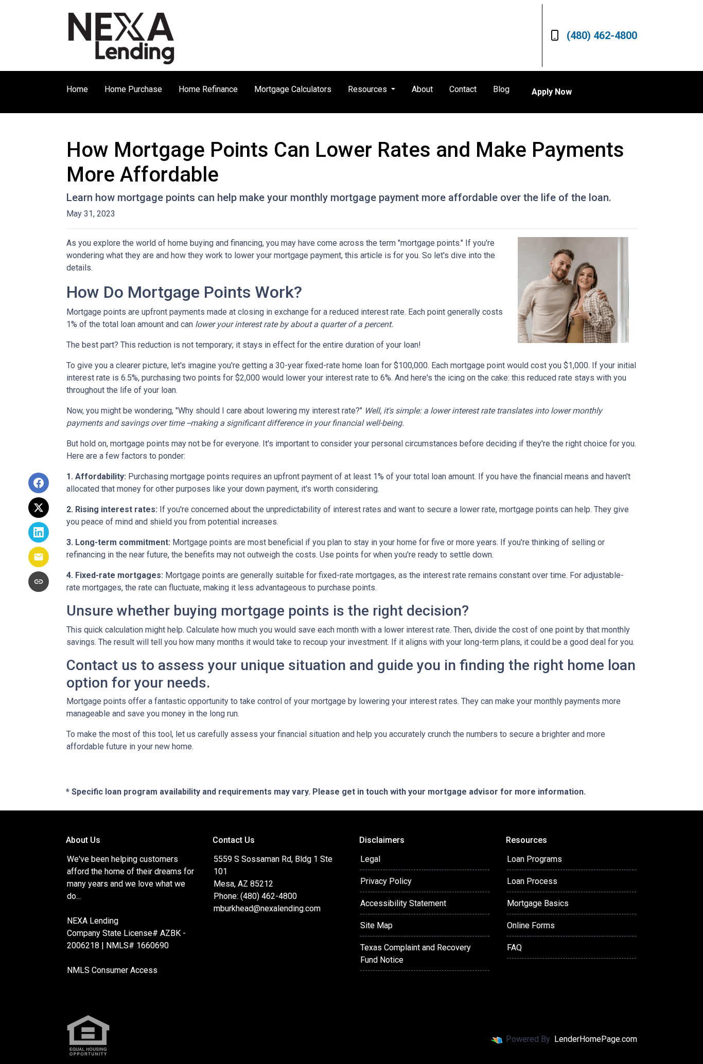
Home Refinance (208, 89)
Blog (501, 89)
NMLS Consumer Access (112, 970)
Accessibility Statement (403, 903)
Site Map (376, 925)
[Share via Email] (38, 557)
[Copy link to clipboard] (38, 581)
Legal (370, 859)
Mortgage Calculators (292, 89)
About (422, 89)
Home (77, 89)
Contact (463, 89)
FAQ (514, 947)
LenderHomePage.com (595, 1039)
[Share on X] (38, 507)
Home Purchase (133, 89)
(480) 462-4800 (602, 35)
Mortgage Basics (538, 903)
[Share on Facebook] (38, 483)
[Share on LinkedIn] (38, 532)
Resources (368, 89)
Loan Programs (534, 859)
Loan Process (532, 881)
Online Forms (531, 925)
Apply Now (552, 92)
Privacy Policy (386, 881)
